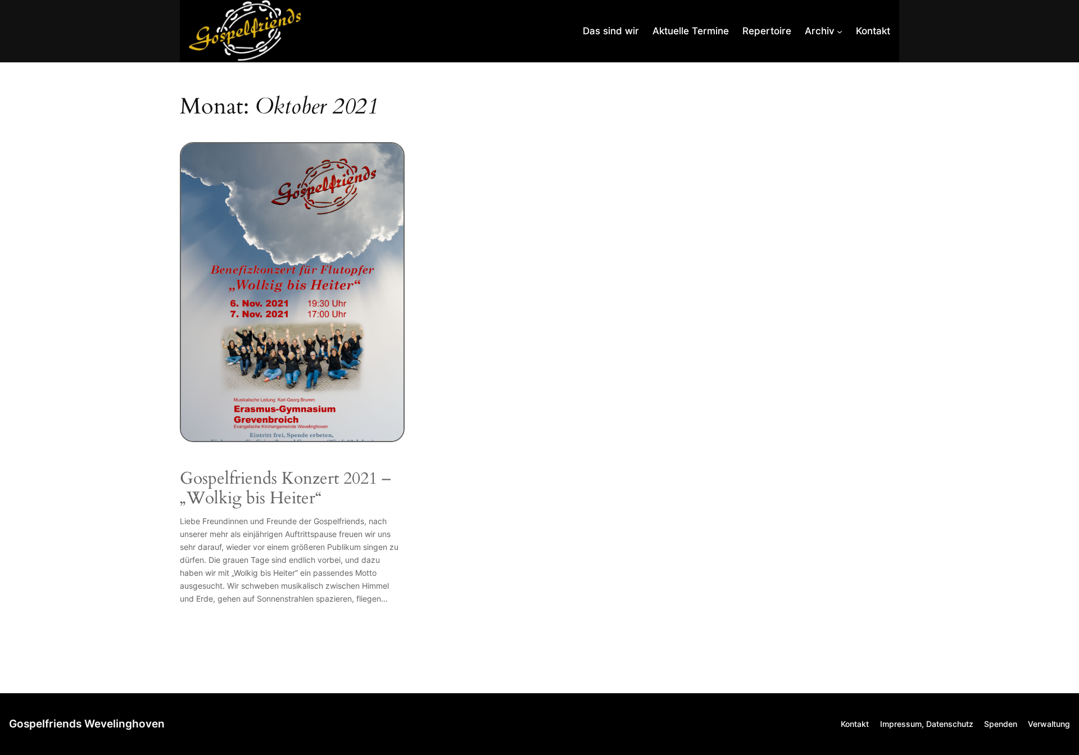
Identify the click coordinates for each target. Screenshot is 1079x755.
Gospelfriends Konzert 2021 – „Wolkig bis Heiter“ (285, 489)
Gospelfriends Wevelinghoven (87, 723)
